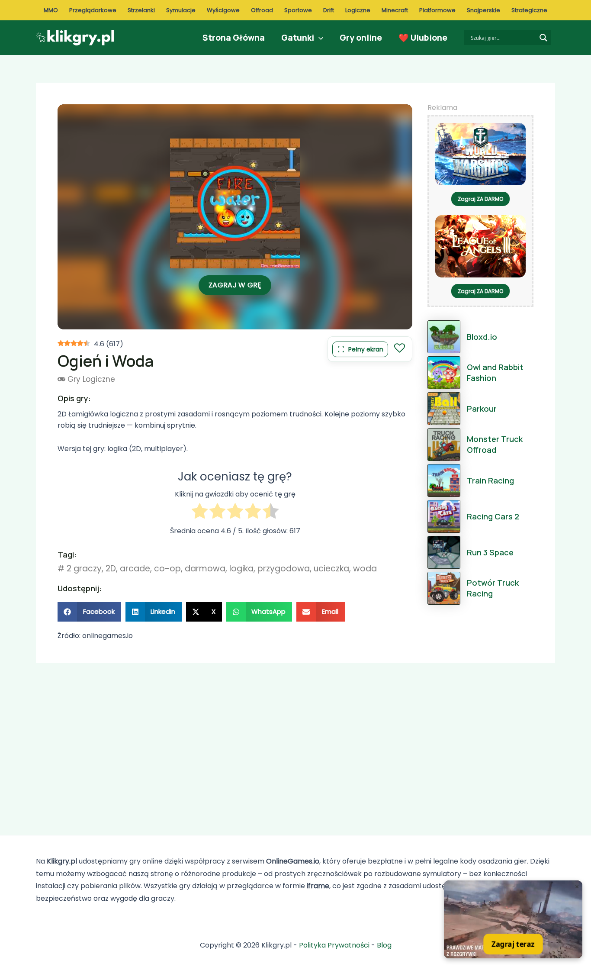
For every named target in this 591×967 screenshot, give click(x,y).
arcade (135, 568)
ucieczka (331, 568)
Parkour (482, 408)
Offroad (262, 10)
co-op (167, 568)
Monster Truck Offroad (495, 444)
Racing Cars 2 (493, 516)
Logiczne (357, 10)
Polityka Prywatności (334, 945)
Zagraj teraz (513, 944)
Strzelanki (141, 10)
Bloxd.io (482, 337)
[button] (89, 612)
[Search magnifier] (543, 37)
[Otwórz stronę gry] (513, 919)
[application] (318, 37)
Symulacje (181, 10)
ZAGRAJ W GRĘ (235, 285)
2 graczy (84, 568)
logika (241, 568)
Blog (384, 945)
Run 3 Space (490, 552)
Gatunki (297, 37)
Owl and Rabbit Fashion (495, 372)
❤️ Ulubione (422, 37)
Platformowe (437, 10)
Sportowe (298, 10)
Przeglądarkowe (92, 10)
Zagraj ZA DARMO (480, 199)
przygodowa (283, 568)
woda (365, 568)
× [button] (577, 886)
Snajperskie (483, 10)
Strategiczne (529, 10)
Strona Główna (233, 37)
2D (111, 568)
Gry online (361, 37)
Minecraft (395, 10)
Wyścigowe (223, 10)
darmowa (205, 568)
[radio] (200, 512)
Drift (328, 10)
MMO (51, 10)
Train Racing (490, 480)
